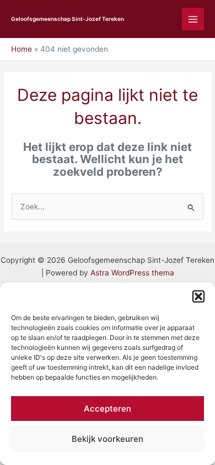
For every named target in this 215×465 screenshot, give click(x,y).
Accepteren (107, 408)
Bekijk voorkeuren (107, 439)
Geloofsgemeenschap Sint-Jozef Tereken (67, 18)
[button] (198, 296)
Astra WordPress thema (132, 272)
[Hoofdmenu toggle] (193, 19)
